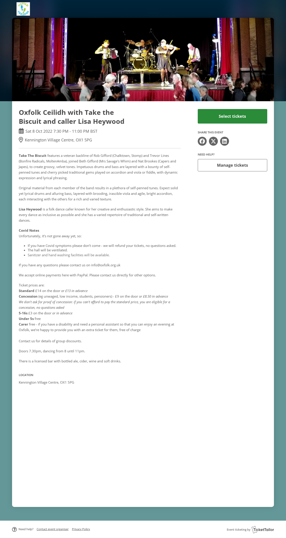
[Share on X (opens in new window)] (213, 141)
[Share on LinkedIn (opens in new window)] (224, 141)
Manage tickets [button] (232, 165)
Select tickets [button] (232, 116)
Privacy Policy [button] (81, 529)
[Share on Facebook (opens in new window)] (202, 141)
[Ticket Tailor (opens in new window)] (263, 529)
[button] (53, 529)
